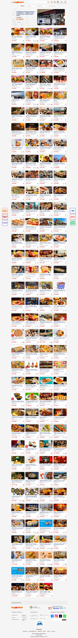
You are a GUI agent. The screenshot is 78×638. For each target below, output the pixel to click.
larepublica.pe (25, 631)
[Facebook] (52, 616)
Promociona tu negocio (24, 620)
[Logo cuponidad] (17, 2)
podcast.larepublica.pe (32, 631)
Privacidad (13, 617)
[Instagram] (56, 616)
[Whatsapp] (64, 616)
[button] (13, 17)
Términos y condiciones (24, 615)
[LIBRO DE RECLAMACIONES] (39, 623)
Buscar (64, 619)
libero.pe (44, 631)
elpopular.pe (40, 631)
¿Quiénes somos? (15, 615)
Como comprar (24, 617)
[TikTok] (60, 616)
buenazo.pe (53, 631)
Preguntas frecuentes (15, 619)
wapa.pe (48, 631)
